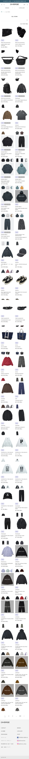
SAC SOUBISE (4, 346)
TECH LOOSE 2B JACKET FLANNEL (6, 154)
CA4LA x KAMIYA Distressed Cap (21, 265)
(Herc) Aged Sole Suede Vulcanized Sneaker (6, 293)
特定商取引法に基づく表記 (7, 743)
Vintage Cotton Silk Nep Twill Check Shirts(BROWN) (7, 703)
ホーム (3, 11)
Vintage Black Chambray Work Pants (7, 619)
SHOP (18, 734)
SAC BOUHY (17, 346)
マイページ (3, 737)
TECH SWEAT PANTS (5, 236)
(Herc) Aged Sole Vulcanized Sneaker (21, 293)
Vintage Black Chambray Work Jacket (7, 675)
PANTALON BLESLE (19, 373)
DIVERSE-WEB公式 (23, 737)
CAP (2, 507)
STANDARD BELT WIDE (20, 320)
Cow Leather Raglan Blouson (21, 100)
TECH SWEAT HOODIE (20, 181)
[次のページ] (24, 716)
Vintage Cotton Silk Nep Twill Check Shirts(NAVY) (21, 703)
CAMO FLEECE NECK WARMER (5, 45)
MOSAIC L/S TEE (18, 480)
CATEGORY (22, 8)
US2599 (2, 400)
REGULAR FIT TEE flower (20, 126)
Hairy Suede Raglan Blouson (7, 126)
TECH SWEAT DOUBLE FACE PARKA (21, 209)
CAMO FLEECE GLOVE (20, 44)
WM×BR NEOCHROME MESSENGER (20, 73)
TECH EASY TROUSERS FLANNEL (20, 154)
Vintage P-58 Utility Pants (20, 618)
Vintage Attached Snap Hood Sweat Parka (21, 647)
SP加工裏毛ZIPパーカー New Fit (7, 265)
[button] (1, 4)
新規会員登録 (4, 734)
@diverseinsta (22, 740)
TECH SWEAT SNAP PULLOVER (5, 209)
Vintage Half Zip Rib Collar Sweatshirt (6, 647)
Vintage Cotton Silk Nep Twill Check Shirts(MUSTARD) (21, 675)
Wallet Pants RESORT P (20, 427)
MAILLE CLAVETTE (5, 373)
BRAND (7, 8)
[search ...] (4, 4)
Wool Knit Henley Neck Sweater (20, 592)
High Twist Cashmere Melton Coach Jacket (21, 564)
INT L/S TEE (17, 454)
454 (20, 716)
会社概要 (3, 731)
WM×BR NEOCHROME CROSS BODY (6, 73)
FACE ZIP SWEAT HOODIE (6, 454)
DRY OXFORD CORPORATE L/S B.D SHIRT (7, 564)
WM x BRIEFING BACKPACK (7, 100)
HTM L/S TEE (4, 480)
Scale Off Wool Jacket (19, 535)
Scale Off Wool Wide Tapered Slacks (21, 508)
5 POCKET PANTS (19, 400)
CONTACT (3, 728)
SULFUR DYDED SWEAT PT (21, 237)
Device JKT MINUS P (5, 427)
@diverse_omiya (22, 743)
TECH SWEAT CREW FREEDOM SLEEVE (5, 181)
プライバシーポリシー (6, 740)
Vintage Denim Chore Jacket (7, 591)
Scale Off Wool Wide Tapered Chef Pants (7, 536)
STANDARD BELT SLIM (6, 320)
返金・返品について (5, 747)
